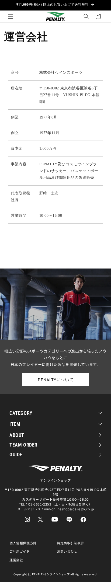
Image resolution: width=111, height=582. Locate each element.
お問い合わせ (67, 551)
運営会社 (16, 559)
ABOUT (16, 435)
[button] (11, 16)
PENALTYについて (56, 379)
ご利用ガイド (19, 551)
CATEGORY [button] (21, 413)
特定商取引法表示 (70, 543)
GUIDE (15, 454)
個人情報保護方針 (23, 543)
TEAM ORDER (23, 445)
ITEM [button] (14, 424)
